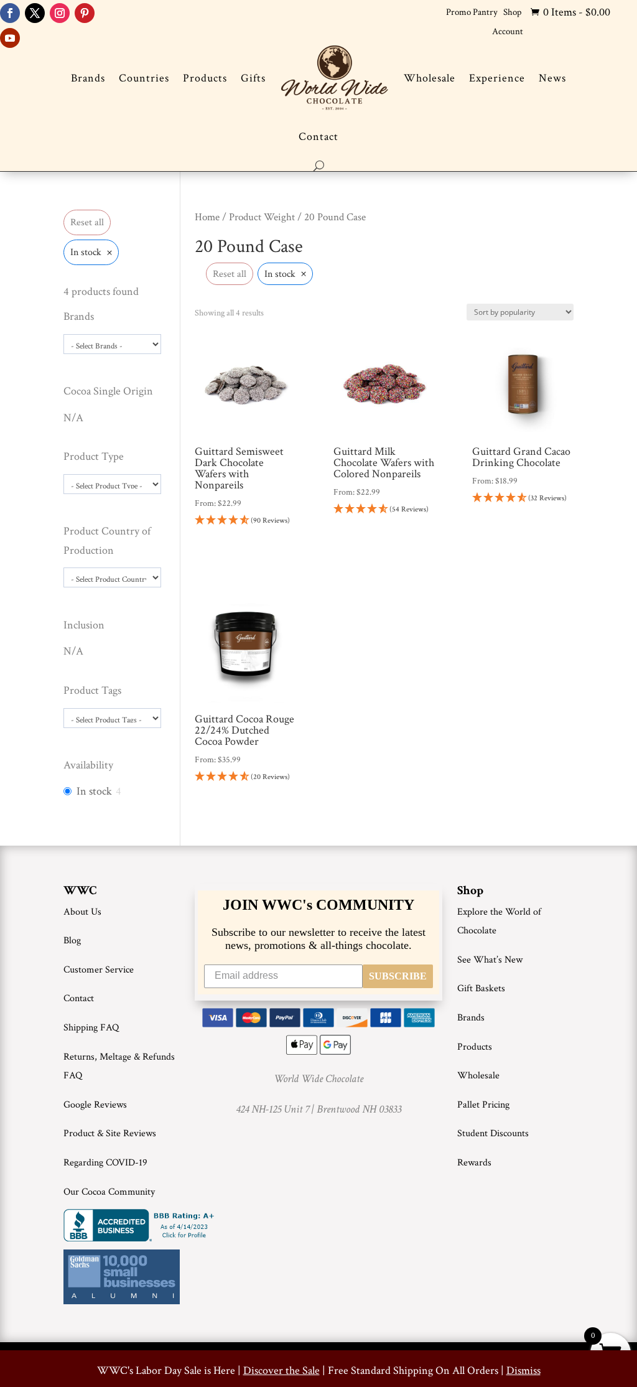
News (552, 78)
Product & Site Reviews (109, 1133)
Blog (72, 940)
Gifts (253, 78)
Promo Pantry (472, 12)
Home (207, 217)
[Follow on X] (35, 13)
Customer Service (98, 969)
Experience (497, 78)
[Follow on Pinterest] (85, 13)
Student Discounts (493, 1133)
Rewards (474, 1162)
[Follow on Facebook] (10, 13)
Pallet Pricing (483, 1104)
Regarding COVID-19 (105, 1162)
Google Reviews (95, 1104)
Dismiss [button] (523, 1370)
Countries (144, 78)
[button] (245, 521)
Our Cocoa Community (109, 1191)
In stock (94, 791)
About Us (82, 911)
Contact (318, 136)
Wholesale (429, 78)
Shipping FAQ (91, 1027)
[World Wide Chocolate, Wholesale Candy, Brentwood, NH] (141, 1225)
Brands (88, 78)
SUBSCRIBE (398, 976)
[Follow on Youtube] (10, 38)
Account (507, 31)
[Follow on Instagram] (60, 13)
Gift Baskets (481, 988)
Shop (512, 12)
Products (205, 78)
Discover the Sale (281, 1370)
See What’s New (490, 959)
